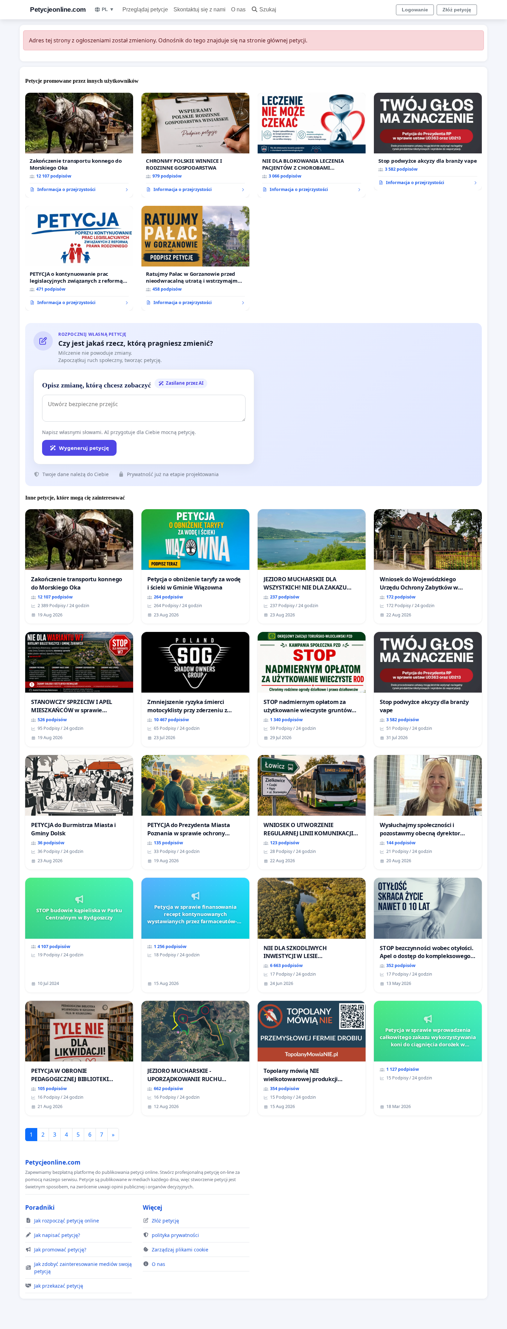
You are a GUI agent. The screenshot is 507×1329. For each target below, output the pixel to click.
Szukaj (267, 9)
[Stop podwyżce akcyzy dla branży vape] (428, 142)
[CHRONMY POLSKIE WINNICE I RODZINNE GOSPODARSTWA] (195, 145)
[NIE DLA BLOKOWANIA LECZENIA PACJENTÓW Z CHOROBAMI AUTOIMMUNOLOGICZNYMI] (312, 145)
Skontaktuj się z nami (199, 9)
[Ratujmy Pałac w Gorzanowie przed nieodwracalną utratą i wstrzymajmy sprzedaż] (195, 258)
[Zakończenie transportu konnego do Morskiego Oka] (79, 145)
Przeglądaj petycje (145, 9)
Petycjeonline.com (58, 9)
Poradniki (39, 1207)
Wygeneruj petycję (84, 447)
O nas (238, 9)
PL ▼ (108, 9)
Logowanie (415, 9)
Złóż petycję (457, 9)
